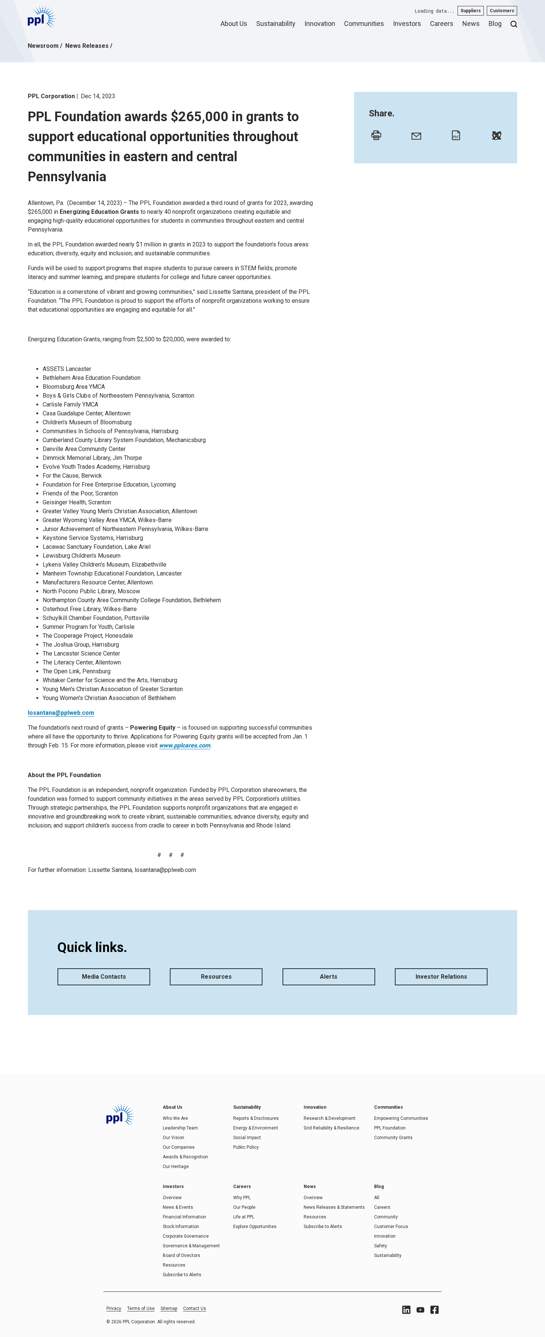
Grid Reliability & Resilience (331, 1128)
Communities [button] (364, 23)
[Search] (514, 26)
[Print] (374, 133)
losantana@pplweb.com (61, 712)
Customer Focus (391, 1226)
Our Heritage (176, 1166)
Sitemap (169, 1308)
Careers (382, 1207)
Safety (380, 1245)
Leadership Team (180, 1128)
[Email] (414, 133)
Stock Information (181, 1226)
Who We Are (175, 1118)
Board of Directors (181, 1255)
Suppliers (470, 10)
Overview (172, 1197)
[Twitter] (495, 133)
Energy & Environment (255, 1128)
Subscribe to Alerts (182, 1274)
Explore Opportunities (255, 1226)
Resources (216, 976)
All (376, 1197)
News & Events (178, 1207)
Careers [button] (441, 23)
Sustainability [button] (275, 23)
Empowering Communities (401, 1118)
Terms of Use (141, 1308)
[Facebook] (434, 1310)
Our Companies (179, 1147)
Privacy (113, 1308)
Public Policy (246, 1147)
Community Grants (393, 1137)
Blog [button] (495, 23)
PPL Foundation (390, 1128)
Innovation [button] (319, 23)
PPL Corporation (51, 96)
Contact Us (194, 1308)
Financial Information (184, 1217)
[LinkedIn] (406, 1310)
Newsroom (43, 45)
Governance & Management (191, 1245)
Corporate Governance (186, 1236)
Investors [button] (407, 23)
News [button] (471, 23)
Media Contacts (104, 976)
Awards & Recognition (185, 1156)
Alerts (328, 976)
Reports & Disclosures (256, 1118)
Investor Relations (441, 976)
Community (386, 1217)
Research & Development (330, 1118)
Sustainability (388, 1255)
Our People (244, 1207)
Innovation (385, 1236)
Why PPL (242, 1197)
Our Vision (173, 1137)
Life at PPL (243, 1217)
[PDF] (454, 133)
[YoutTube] (420, 1310)
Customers (502, 10)
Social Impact (247, 1137)
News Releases (87, 45)
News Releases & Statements (334, 1207)
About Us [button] (234, 23)
